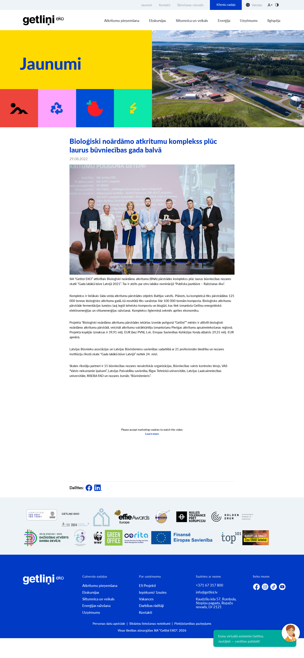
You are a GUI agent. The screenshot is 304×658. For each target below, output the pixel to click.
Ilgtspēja (273, 20)
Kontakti (164, 5)
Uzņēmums (248, 20)
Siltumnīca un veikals (192, 20)
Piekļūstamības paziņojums (192, 623)
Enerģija (224, 20)
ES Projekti (147, 585)
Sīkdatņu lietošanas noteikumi (149, 623)
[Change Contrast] (277, 4)
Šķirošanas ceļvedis (190, 5)
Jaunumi (146, 5)
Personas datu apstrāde (109, 623)
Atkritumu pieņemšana (121, 20)
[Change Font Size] (270, 4)
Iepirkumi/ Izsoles (152, 592)
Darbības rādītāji (151, 605)
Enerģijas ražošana (96, 605)
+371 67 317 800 (209, 585)
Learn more (152, 433)
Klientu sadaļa (226, 4)
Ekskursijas (157, 20)
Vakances (146, 599)
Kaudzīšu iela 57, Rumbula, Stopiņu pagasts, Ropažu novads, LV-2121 (216, 603)
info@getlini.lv (207, 592)
